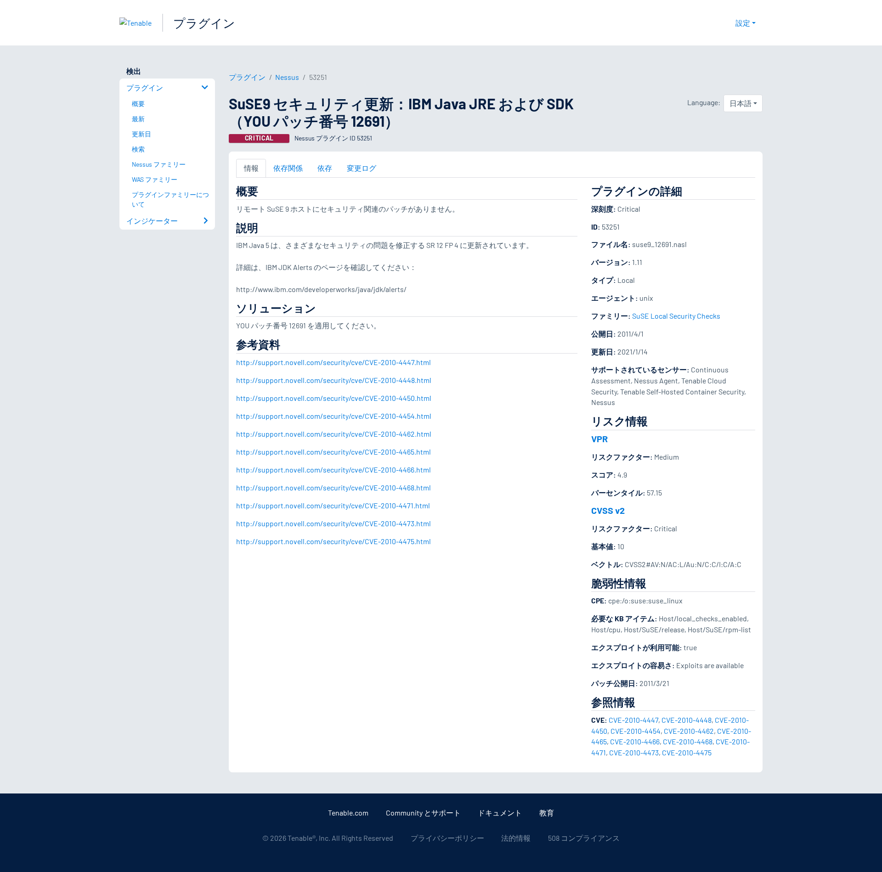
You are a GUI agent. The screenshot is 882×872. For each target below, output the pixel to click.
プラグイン (204, 23)
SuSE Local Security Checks (676, 315)
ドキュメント (500, 812)
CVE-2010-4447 (633, 719)
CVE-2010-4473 (634, 752)
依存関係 (288, 167)
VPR (599, 438)
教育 (546, 812)
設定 (742, 22)
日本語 (740, 103)
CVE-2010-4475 (687, 752)
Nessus (287, 77)
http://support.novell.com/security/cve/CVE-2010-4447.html (333, 362)
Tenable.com (348, 812)
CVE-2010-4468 (687, 741)
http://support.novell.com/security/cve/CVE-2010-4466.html (333, 469)
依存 (324, 167)
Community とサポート (423, 812)
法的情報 (516, 837)
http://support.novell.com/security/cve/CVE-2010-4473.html (333, 523)
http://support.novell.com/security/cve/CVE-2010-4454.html (333, 415)
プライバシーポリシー (447, 837)
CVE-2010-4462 (689, 730)
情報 (251, 167)
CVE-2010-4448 (687, 719)
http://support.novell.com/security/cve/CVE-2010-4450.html (333, 398)
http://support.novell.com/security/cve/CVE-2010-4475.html (333, 541)
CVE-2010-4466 (635, 741)
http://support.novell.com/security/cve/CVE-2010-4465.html (333, 451)
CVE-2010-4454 (636, 730)
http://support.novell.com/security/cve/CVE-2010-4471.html (333, 505)
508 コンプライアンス (584, 837)
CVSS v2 (608, 510)
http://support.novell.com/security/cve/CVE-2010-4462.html (333, 433)
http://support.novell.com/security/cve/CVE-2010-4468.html (333, 487)
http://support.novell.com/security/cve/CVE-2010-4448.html (333, 380)
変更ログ (361, 167)
